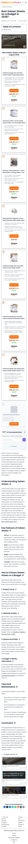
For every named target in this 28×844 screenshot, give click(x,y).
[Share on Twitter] (7, 807)
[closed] (26, 2)
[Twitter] (14, 842)
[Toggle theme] (25, 432)
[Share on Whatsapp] (15, 807)
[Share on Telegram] (13, 807)
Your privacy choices (14, 837)
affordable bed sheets (8, 675)
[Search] (23, 2)
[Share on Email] (23, 807)
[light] (20, 2)
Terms (14, 833)
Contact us (14, 840)
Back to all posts (7, 7)
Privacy (14, 835)
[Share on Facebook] (4, 807)
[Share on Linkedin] (10, 807)
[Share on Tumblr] (21, 807)
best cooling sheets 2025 (9, 521)
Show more (7, 30)
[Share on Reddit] (18, 807)
